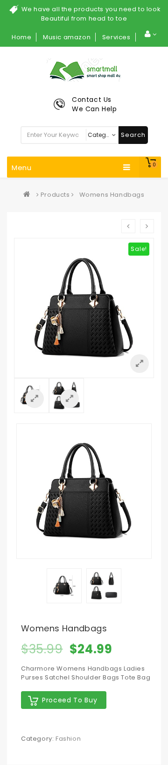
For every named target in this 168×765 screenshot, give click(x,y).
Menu (22, 167)
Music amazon (67, 37)
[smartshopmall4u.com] (29, 194)
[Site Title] (84, 69)
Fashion (68, 738)
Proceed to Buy (69, 700)
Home (21, 37)
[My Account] (150, 34)
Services (116, 37)
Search (133, 134)
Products (55, 194)
